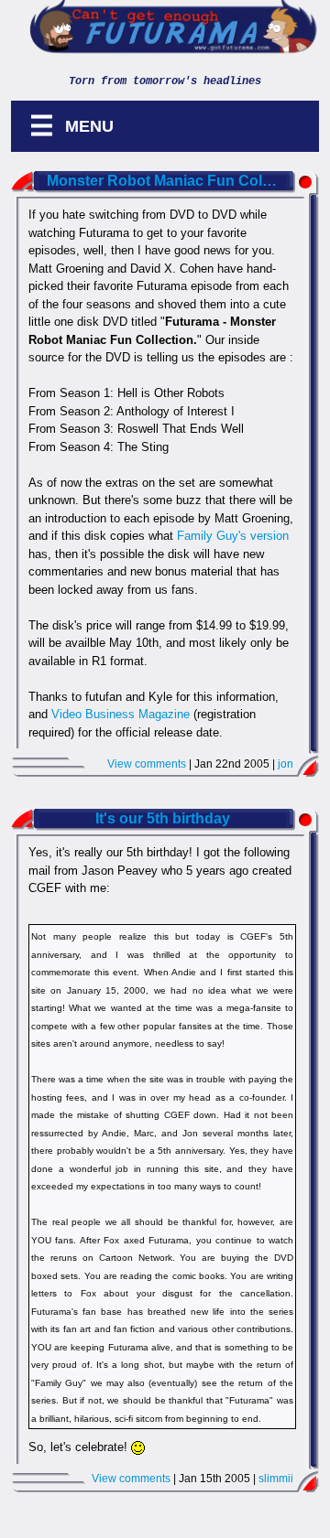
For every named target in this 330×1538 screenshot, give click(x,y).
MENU (71, 126)
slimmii (275, 1478)
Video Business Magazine (120, 714)
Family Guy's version (233, 536)
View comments (146, 764)
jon (285, 764)
